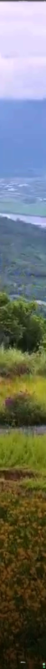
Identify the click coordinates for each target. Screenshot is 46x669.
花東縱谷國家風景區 (23, 1)
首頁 (1, 3)
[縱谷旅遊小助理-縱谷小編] (44, 664)
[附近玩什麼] (44, 667)
